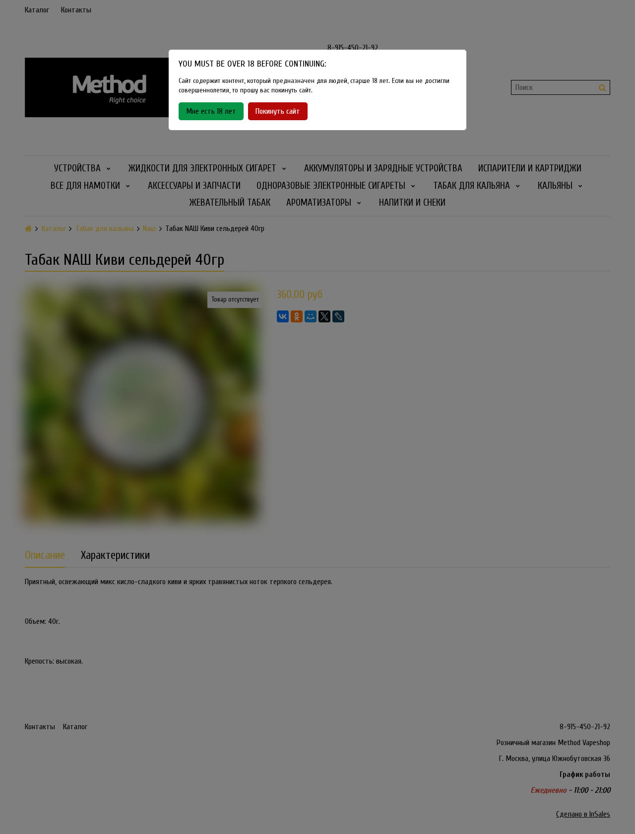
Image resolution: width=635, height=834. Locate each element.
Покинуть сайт (277, 111)
